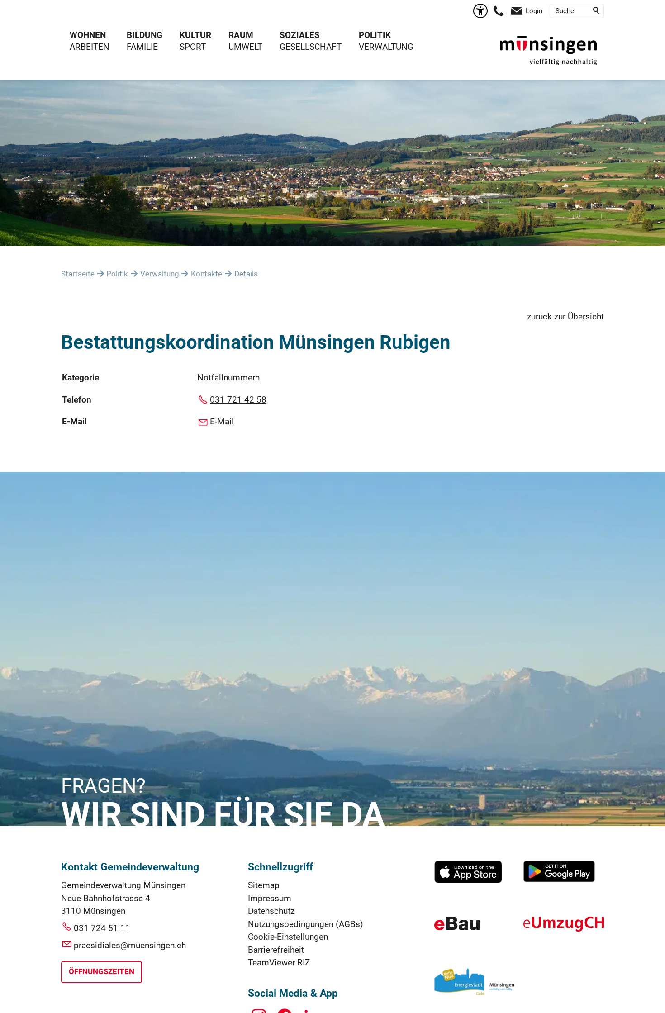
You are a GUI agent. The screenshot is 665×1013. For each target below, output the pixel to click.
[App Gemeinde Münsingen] (468, 880)
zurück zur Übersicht (565, 316)
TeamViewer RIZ (279, 962)
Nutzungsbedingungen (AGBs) (305, 924)
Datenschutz (271, 911)
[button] (498, 11)
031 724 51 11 (102, 928)
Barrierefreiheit (276, 950)
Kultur (195, 35)
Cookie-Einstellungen (288, 937)
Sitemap (264, 885)
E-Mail (74, 421)
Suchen (596, 11)
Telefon (76, 400)
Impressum (269, 898)
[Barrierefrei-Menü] (480, 11)
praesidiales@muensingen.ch (130, 945)
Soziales (300, 35)
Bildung (144, 35)
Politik (375, 35)
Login (534, 11)
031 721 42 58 (238, 400)
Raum (240, 35)
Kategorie (80, 377)
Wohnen (88, 35)
